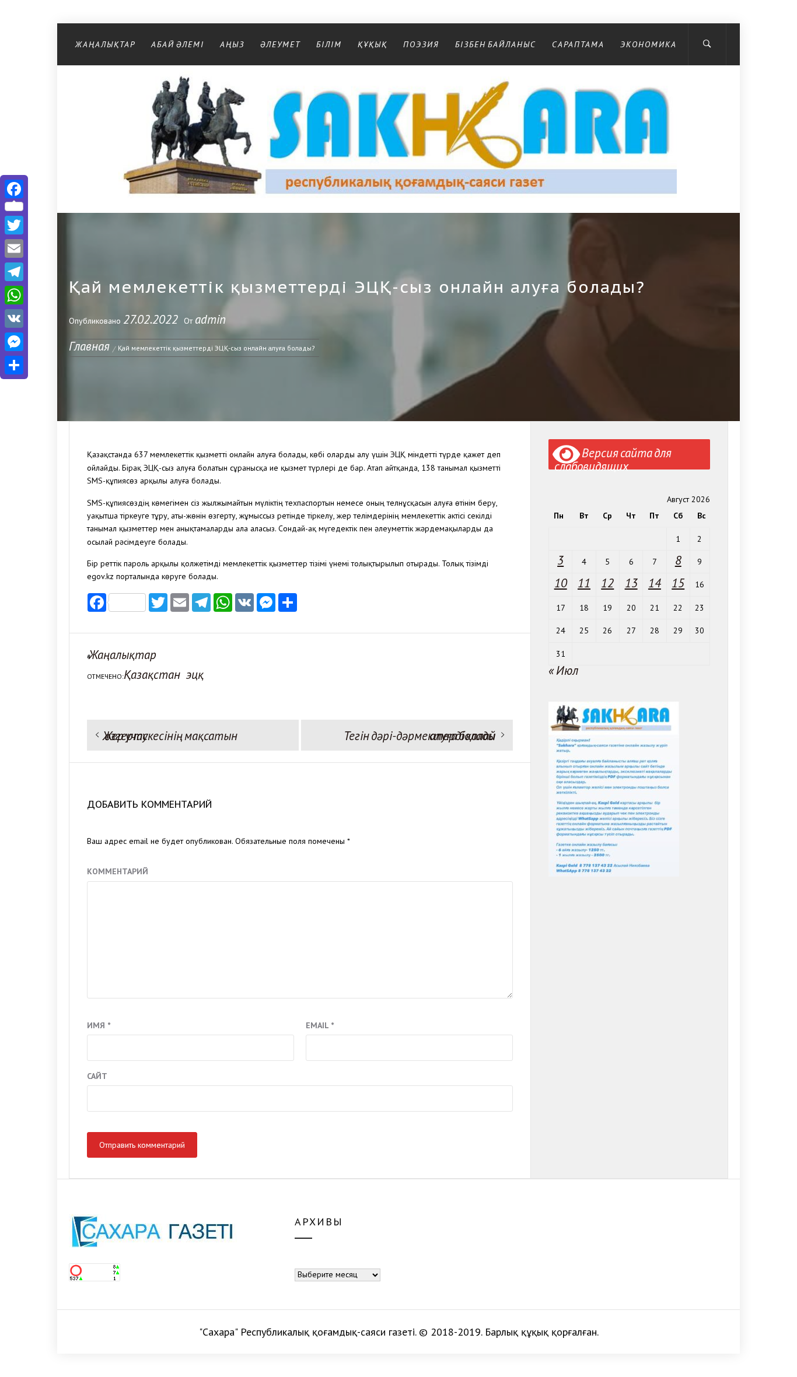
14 (654, 583)
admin (210, 319)
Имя (98, 1025)
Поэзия (421, 44)
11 (584, 583)
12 (607, 583)
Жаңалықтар (105, 44)
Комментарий (117, 871)
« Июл (563, 670)
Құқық (372, 44)
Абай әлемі (177, 44)
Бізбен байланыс (495, 44)
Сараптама (578, 44)
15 (678, 583)
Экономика (648, 44)
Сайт (97, 1076)
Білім (329, 44)
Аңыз (232, 44)
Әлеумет (280, 44)
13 (631, 583)
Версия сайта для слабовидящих (613, 457)
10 (560, 583)
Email (320, 1025)
